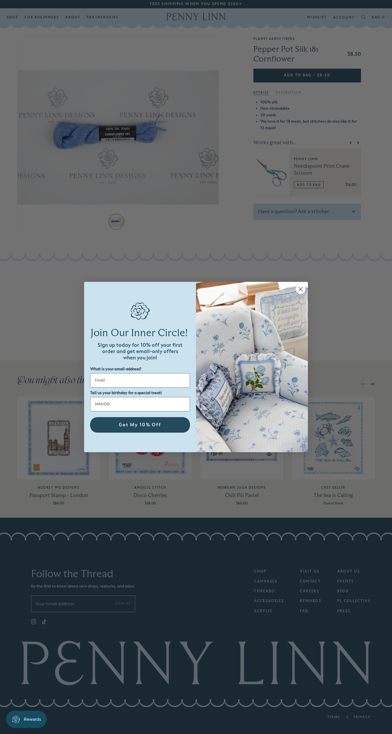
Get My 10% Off (140, 425)
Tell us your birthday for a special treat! (126, 392)
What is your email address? (115, 369)
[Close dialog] (301, 289)
